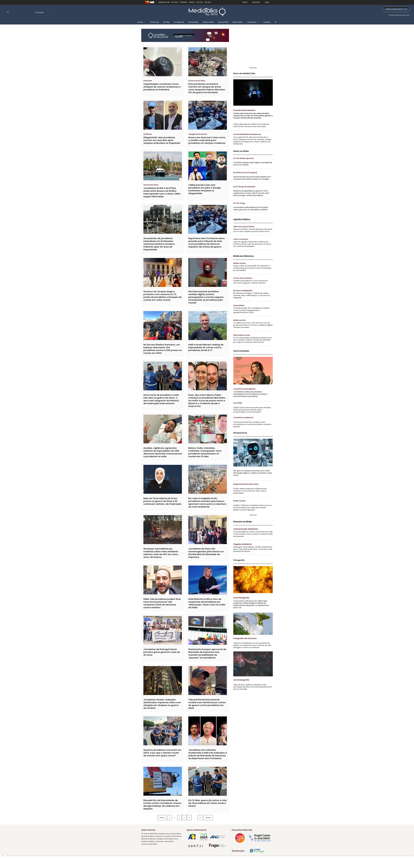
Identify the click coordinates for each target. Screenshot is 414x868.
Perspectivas (154, 22)
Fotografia (267, 22)
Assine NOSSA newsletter (396, 9)
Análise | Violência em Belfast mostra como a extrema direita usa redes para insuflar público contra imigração (252, 507)
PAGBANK (183, 2)
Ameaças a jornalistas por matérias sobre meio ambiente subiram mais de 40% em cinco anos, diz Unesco (160, 553)
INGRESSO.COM (163, 2)
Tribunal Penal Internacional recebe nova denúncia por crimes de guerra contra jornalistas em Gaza (207, 704)
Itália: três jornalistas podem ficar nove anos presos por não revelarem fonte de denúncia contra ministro (162, 603)
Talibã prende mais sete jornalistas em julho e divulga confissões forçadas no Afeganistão (204, 189)
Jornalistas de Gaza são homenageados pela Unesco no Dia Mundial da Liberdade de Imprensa (206, 553)
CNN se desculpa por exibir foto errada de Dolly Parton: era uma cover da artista (251, 125)
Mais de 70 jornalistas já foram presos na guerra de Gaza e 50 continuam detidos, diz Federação (162, 501)
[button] (276, 22)
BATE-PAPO (256, 2)
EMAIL (267, 2)
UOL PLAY (199, 2)
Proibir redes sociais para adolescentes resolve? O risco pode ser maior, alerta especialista (250, 490)
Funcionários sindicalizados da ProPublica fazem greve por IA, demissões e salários (250, 208)
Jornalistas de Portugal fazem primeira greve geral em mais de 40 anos (161, 652)
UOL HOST (174, 2)
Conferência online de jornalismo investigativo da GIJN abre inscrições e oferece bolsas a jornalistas (250, 394)
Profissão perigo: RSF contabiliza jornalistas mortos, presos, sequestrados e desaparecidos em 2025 (251, 310)
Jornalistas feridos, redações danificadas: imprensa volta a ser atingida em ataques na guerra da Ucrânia (162, 704)
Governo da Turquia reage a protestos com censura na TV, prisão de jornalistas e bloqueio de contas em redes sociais (162, 295)
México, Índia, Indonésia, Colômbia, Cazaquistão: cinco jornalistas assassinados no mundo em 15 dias (205, 452)
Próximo (208, 818)
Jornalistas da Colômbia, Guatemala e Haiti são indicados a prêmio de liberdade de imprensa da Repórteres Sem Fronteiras (207, 754)
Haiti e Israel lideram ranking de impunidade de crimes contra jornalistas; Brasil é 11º (205, 347)
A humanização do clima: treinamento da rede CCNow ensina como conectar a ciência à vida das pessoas (253, 533)
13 (200, 818)
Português (40, 12)
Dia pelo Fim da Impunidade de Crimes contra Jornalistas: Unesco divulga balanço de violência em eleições (162, 804)
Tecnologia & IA (179, 22)
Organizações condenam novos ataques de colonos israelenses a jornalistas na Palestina (162, 86)
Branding (166, 22)
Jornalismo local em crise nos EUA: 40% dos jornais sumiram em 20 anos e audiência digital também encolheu (252, 325)
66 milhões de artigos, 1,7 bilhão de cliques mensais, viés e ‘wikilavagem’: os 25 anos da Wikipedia (251, 295)
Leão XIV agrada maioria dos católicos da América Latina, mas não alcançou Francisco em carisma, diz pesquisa (252, 244)
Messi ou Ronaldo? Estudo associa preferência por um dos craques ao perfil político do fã (252, 230)
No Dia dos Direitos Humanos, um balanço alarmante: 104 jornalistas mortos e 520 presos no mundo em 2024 (162, 349)
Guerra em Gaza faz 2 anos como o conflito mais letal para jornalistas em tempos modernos (206, 140)
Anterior (162, 818)
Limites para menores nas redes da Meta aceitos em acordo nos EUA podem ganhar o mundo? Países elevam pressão (253, 115)
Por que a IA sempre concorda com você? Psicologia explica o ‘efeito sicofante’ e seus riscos (252, 472)
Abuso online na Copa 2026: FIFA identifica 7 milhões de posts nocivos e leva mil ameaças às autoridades (252, 268)
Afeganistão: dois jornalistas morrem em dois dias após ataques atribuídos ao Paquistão (161, 140)
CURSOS (191, 2)
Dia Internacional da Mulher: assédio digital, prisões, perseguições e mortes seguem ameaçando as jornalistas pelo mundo (206, 297)
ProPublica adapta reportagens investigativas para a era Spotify (252, 163)
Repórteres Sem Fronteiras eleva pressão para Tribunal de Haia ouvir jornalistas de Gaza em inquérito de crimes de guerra (206, 242)
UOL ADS (208, 2)
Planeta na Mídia (208, 22)
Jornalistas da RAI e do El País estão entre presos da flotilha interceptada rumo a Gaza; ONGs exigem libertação (161, 192)
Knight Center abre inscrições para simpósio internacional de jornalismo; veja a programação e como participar (252, 409)
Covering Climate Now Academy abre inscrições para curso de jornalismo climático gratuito (252, 424)
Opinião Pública (238, 22)
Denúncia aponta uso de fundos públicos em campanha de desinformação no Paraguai (252, 177)
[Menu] (7, 12)
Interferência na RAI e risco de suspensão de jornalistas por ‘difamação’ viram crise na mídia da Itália (206, 603)
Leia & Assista (251, 22)
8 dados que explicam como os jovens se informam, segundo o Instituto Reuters (250, 281)
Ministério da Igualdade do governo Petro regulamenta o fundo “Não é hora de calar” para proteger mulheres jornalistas (251, 193)
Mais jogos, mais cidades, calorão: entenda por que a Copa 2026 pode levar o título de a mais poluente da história (252, 549)
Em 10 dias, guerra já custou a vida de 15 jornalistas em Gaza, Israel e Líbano (207, 803)
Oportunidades (193, 22)
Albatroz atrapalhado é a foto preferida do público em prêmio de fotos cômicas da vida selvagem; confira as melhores (252, 645)
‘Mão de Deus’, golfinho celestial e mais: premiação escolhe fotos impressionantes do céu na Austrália (252, 686)
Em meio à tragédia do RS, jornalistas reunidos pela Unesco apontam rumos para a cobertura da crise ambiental (207, 502)
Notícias (140, 22)
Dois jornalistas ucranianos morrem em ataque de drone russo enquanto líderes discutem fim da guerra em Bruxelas (206, 88)
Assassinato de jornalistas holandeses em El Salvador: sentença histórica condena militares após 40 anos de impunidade (159, 244)
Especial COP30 (223, 22)
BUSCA (245, 2)
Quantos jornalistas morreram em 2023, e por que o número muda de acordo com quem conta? (162, 752)
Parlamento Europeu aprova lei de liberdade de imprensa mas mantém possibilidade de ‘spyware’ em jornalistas (207, 653)
